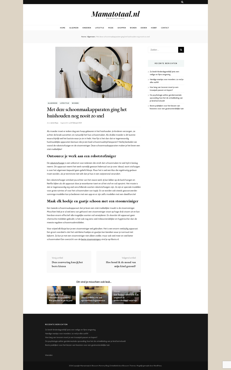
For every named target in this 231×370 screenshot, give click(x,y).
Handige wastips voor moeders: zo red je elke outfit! (66, 333)
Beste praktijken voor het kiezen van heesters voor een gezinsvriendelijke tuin (77, 345)
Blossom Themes (129, 366)
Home (62, 28)
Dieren (144, 28)
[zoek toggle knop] (182, 2)
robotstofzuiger (57, 163)
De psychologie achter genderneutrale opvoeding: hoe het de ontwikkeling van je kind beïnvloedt (166, 98)
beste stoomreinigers (91, 239)
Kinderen (87, 28)
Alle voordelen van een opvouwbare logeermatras (93, 299)
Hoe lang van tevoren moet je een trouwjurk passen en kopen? (71, 337)
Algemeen (74, 28)
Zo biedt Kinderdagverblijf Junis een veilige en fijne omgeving (70, 330)
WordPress (158, 366)
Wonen (133, 28)
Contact (165, 28)
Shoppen (122, 28)
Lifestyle (99, 28)
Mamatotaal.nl (115, 13)
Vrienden (49, 355)
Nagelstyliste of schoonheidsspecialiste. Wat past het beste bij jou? (61, 297)
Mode (110, 28)
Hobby (154, 28)
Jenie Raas (54, 123)
